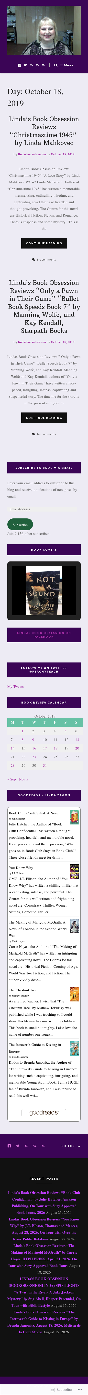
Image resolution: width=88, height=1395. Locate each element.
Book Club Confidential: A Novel (34, 812)
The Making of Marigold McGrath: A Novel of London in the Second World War (38, 929)
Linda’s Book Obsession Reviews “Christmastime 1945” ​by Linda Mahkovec (44, 131)
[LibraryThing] (37, 65)
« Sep (11, 779)
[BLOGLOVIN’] (45, 1145)
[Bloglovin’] (43, 65)
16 (34, 748)
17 (45, 748)
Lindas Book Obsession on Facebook (44, 634)
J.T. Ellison (17, 873)
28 (13, 765)
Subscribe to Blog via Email (44, 467)
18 (56, 748)
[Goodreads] (31, 65)
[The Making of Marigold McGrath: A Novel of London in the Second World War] (74, 931)
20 (77, 748)
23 (34, 756)
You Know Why (21, 867)
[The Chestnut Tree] (74, 1000)
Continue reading (44, 243)
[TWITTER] (19, 1145)
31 (45, 765)
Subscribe (20, 524)
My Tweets (15, 686)
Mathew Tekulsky (20, 995)
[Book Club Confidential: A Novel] (74, 823)
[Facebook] (19, 65)
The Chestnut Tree (23, 989)
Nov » (23, 779)
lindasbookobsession (32, 154)
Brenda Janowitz (20, 1056)
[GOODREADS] (27, 1145)
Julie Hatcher (18, 818)
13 (77, 739)
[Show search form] (55, 65)
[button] (32, 601)
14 (13, 748)
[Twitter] (25, 65)
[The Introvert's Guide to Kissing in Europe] (74, 1054)
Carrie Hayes (18, 941)
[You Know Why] (74, 877)
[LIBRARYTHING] (36, 1145)
